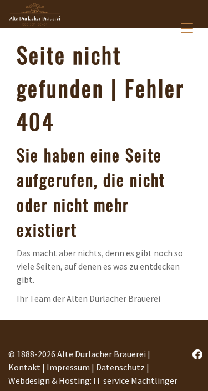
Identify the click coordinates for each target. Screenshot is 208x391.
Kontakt (24, 367)
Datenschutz (120, 367)
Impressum (68, 367)
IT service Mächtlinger (135, 380)
